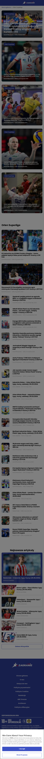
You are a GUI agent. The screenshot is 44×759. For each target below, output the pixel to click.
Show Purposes (22, 755)
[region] (22, 744)
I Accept (22, 749)
